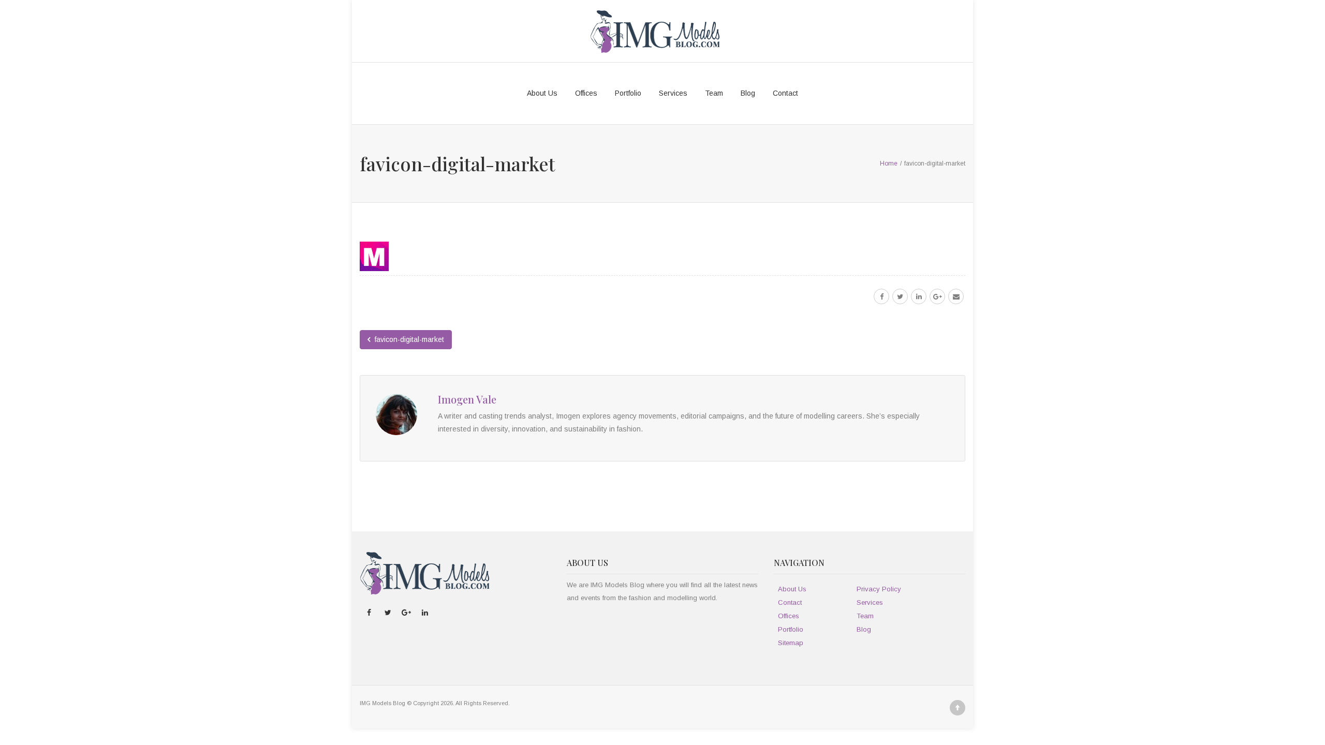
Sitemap (790, 643)
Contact (785, 93)
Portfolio (628, 93)
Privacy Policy (879, 589)
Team (714, 93)
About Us (542, 93)
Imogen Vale (467, 399)
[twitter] (900, 296)
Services (673, 93)
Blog (748, 93)
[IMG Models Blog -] (655, 31)
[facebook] (881, 296)
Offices (586, 93)
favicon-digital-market (408, 339)
